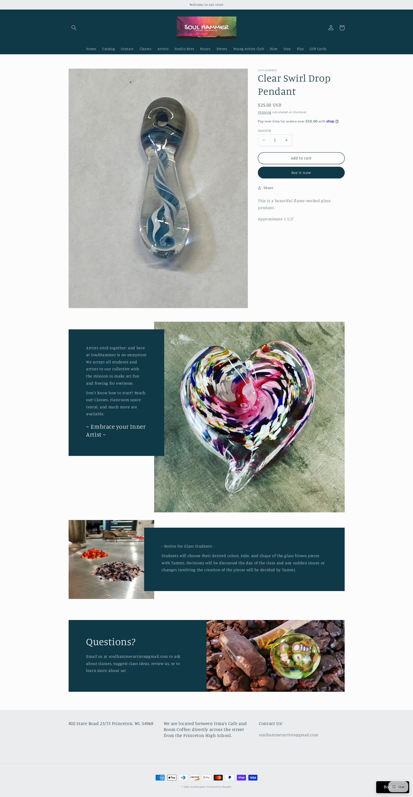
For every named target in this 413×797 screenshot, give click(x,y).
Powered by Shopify (219, 786)
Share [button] (268, 188)
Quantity (264, 130)
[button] (74, 27)
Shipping (264, 112)
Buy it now (301, 172)
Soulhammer (198, 786)
